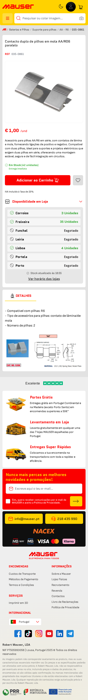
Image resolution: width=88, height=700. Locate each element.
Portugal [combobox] (24, 622)
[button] (44, 202)
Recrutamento (60, 585)
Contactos (58, 596)
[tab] (20, 295)
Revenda (57, 590)
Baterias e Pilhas (19, 29)
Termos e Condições (21, 585)
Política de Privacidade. (47, 502)
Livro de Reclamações (65, 602)
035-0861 (17, 54)
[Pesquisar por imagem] (81, 18)
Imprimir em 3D (18, 603)
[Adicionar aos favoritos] (78, 180)
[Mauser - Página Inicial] (18, 7)
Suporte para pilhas (44, 29)
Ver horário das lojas (44, 278)
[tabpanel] (44, 334)
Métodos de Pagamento (23, 579)
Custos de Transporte (22, 574)
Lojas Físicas (59, 579)
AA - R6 (64, 29)
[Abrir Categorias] (7, 18)
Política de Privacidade (65, 607)
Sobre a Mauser (61, 574)
